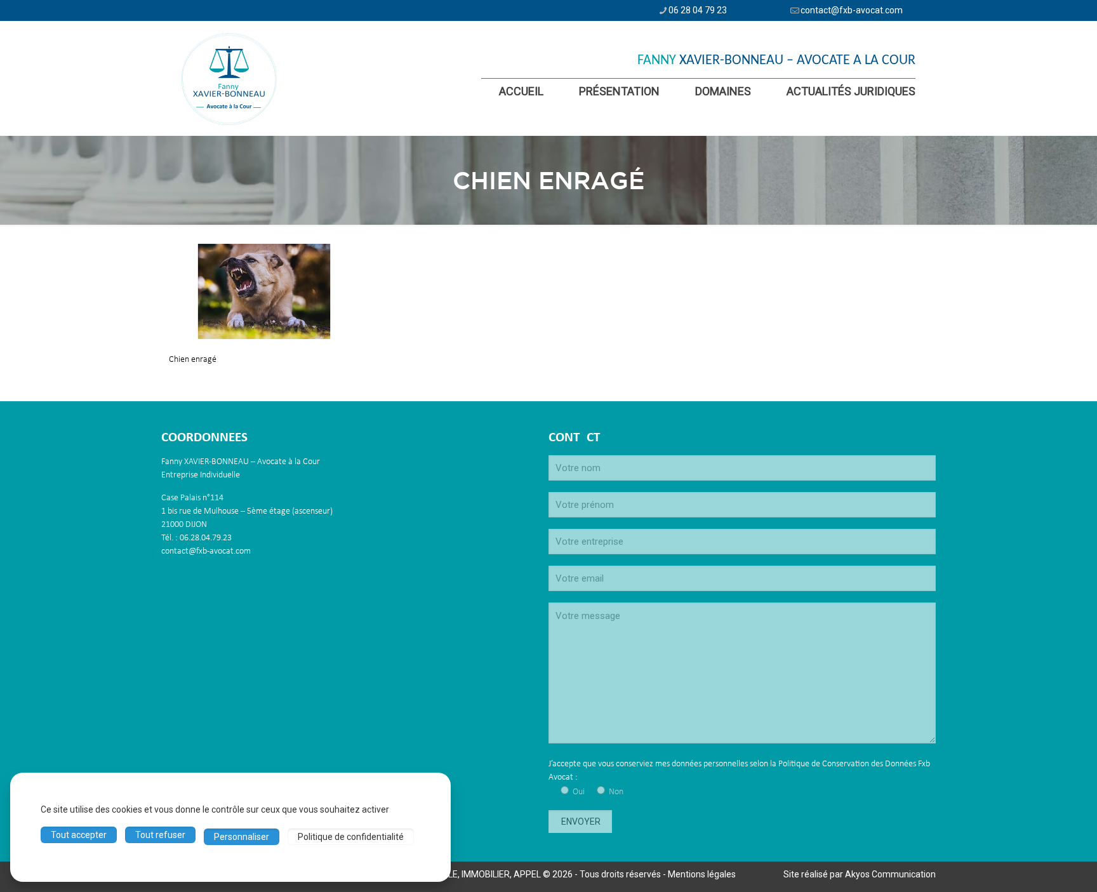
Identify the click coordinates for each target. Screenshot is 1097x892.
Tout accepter (79, 835)
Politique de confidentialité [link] (351, 837)
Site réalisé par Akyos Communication (859, 874)
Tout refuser (160, 835)
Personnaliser (241, 837)
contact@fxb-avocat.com (852, 10)
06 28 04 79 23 (697, 10)
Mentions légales (702, 874)
